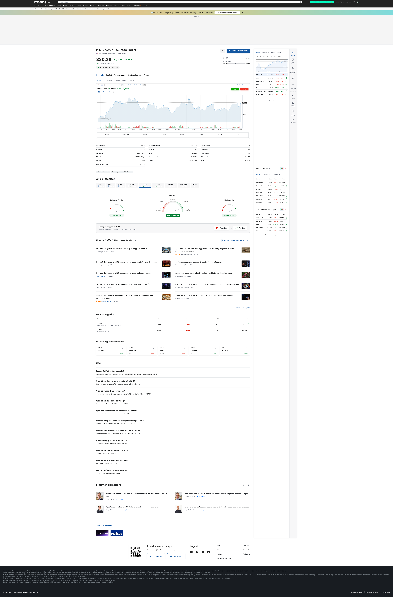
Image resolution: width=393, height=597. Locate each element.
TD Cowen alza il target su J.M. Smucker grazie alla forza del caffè (123, 284)
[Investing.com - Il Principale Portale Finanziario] (42, 2)
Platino (100, 347)
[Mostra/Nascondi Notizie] (144, 85)
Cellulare (219, 550)
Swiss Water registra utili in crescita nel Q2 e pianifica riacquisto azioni (204, 295)
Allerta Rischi (386, 592)
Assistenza (246, 554)
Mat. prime (265, 52)
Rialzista (242, 228)
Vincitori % (267, 174)
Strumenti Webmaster (224, 558)
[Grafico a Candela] (98, 85)
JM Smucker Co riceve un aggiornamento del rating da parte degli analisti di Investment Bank (126, 296)
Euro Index (259, 94)
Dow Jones (259, 88)
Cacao (131, 347)
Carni (70, 9)
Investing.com (100, 276)
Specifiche (111, 9)
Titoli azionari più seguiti (266, 210)
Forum (146, 75)
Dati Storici (109, 80)
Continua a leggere (243, 308)
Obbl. (273, 52)
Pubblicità (246, 550)
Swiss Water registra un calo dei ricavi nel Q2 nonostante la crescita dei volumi (207, 284)
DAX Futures (260, 81)
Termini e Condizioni (356, 592)
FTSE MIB (259, 75)
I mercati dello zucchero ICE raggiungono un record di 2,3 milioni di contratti (127, 262)
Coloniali (64, 9)
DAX (257, 78)
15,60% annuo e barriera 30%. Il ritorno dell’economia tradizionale (132, 507)
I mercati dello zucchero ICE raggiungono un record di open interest (123, 273)
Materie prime (39, 9)
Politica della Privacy (372, 592)
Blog (218, 546)
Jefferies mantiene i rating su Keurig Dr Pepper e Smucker (198, 262)
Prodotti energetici (78, 9)
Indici (258, 52)
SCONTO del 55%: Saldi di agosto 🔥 (322, 2)
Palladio (193, 347)
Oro (223, 347)
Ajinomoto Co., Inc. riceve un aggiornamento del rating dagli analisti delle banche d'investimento (204, 250)
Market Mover (262, 169)
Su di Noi (246, 546)
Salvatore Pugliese (123, 510)
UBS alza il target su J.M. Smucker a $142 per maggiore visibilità (121, 249)
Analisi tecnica (105, 178)
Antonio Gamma (119, 499)
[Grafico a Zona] (102, 85)
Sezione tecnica (134, 75)
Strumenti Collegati (120, 80)
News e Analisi (120, 75)
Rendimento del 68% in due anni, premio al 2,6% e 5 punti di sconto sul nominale (216, 507)
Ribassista (223, 228)
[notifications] (354, 2)
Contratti (131, 80)
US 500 (162, 347)
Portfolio (219, 554)
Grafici (109, 75)
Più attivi (258, 174)
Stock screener (126, 6)
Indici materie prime (101, 9)
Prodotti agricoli (89, 9)
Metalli (58, 9)
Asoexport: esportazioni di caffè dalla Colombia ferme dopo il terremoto (204, 273)
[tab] (100, 185)
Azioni (279, 52)
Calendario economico (112, 6)
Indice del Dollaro (261, 91)
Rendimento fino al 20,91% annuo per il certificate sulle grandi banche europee (216, 494)
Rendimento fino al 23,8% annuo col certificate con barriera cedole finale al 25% (136, 495)
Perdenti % (276, 174)
